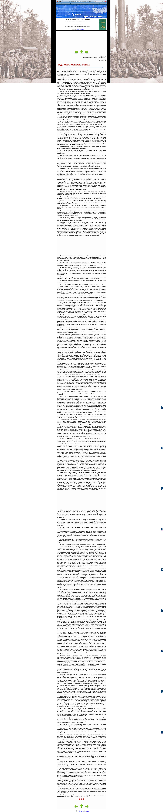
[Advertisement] (81, 40)
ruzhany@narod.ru (80, 29)
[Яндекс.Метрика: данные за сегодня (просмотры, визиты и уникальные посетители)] (82, 811)
